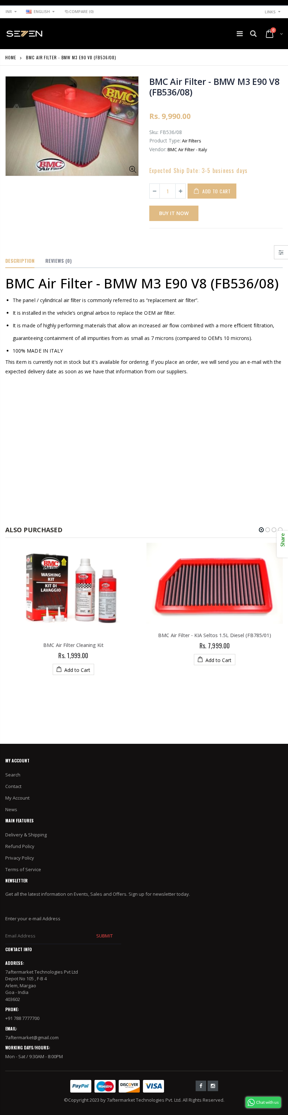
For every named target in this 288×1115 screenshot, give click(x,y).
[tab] (19, 261)
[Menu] (240, 33)
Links (270, 11)
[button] (261, 530)
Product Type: (165, 140)
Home (10, 57)
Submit (104, 936)
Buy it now (174, 213)
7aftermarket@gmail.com (32, 1037)
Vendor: (157, 149)
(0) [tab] (58, 260)
